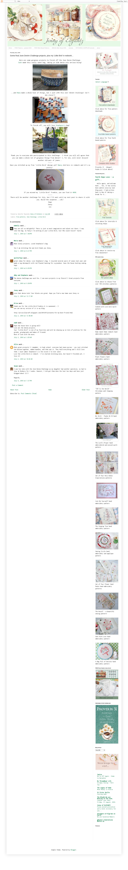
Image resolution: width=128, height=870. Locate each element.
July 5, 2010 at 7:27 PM (23, 381)
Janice (99, 774)
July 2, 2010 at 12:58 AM (23, 316)
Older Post (86, 390)
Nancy (60, 165)
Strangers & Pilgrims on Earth (106, 814)
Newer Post (14, 390)
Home (10, 48)
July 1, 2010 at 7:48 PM (23, 233)
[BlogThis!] (57, 214)
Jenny (16, 290)
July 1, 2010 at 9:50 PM (23, 283)
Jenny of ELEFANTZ (103, 805)
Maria (16, 240)
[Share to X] (59, 214)
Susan (16, 366)
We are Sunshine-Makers (105, 817)
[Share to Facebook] (60, 214)
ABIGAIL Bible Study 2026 (59, 48)
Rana (18, 93)
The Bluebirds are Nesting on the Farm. (105, 797)
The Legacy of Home (104, 788)
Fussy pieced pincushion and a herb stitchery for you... (106, 808)
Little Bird (42, 217)
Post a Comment (17, 385)
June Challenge (31, 217)
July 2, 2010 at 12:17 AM (23, 296)
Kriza (16, 303)
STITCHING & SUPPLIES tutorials (85, 48)
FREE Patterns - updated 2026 (23, 48)
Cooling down (102, 794)
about (98, 48)
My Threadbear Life (104, 781)
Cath (20, 62)
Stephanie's (60, 125)
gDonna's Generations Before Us (105, 820)
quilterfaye (18, 258)
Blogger (73, 850)
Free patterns (20, 217)
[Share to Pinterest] (62, 214)
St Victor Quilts (103, 792)
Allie (16, 344)
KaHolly (16, 225)
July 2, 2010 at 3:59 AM (23, 337)
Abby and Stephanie (21, 275)
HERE (74, 192)
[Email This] (55, 214)
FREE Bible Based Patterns (41, 48)
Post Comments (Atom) (29, 393)
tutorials (71, 48)
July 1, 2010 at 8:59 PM (23, 268)
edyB (15, 322)
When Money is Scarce (105, 789)
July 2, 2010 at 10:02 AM (23, 359)
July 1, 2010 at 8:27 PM (23, 251)
